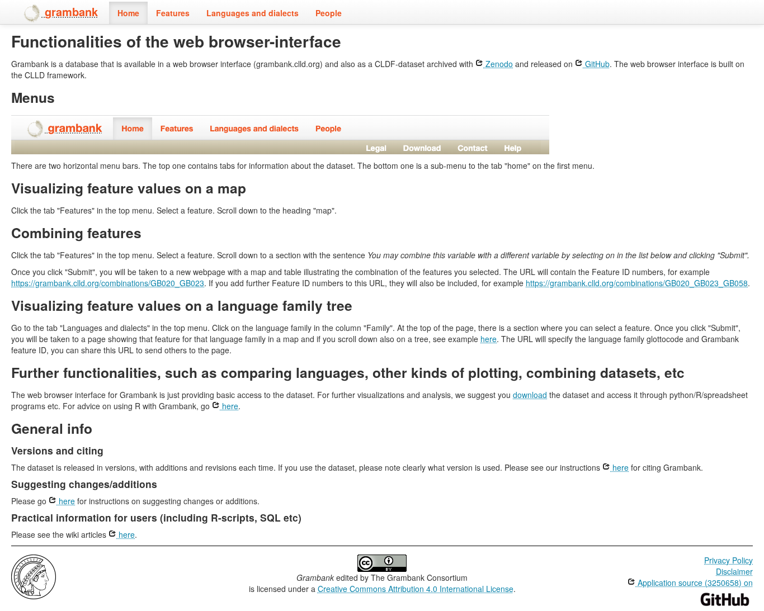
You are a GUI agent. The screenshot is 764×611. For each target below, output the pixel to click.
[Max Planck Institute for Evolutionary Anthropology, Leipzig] (33, 575)
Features (173, 12)
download (530, 394)
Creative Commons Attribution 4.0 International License (415, 588)
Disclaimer (734, 571)
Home (128, 12)
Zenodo (498, 63)
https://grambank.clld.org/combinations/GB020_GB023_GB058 (637, 282)
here (488, 338)
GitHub (596, 63)
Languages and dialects (252, 12)
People (328, 12)
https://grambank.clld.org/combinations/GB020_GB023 (107, 282)
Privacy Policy (728, 560)
